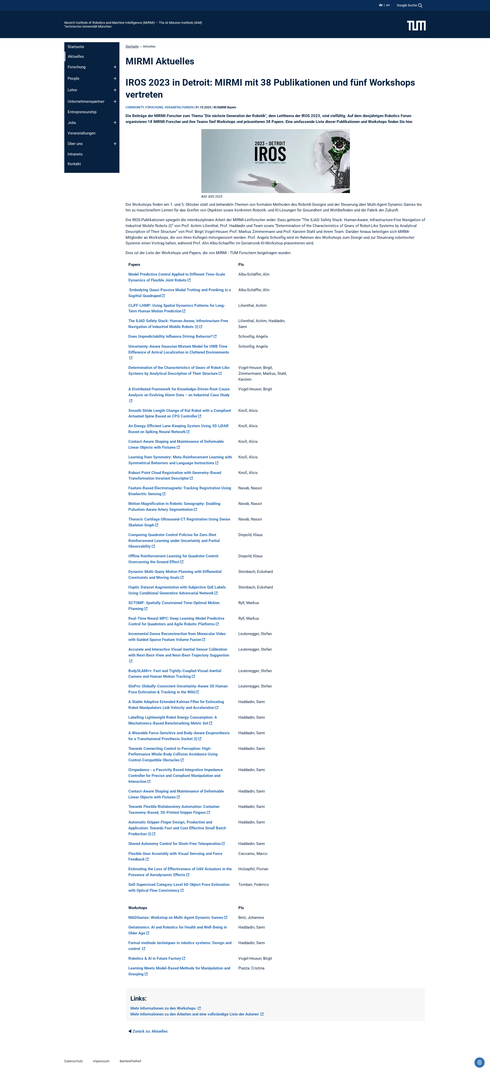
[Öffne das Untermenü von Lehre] (115, 90)
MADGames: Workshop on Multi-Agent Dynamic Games (175, 917)
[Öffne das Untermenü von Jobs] (115, 122)
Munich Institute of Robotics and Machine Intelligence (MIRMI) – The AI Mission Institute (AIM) (133, 23)
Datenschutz (73, 1061)
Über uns (75, 143)
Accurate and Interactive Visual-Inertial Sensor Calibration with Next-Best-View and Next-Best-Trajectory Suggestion (178, 652)
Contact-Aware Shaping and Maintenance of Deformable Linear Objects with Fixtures (176, 444)
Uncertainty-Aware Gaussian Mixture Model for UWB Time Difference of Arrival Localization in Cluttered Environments (178, 349)
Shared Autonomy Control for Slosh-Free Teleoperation (174, 843)
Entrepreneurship (82, 112)
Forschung (76, 67)
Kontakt (74, 164)
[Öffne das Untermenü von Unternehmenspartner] (115, 101)
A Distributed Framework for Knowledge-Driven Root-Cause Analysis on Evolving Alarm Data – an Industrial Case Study (179, 392)
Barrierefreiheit (130, 1061)
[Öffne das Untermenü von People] (115, 78)
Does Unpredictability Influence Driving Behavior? (170, 336)
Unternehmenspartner (86, 101)
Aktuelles (150, 1031)
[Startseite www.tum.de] (416, 25)
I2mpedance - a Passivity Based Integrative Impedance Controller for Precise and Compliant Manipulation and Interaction (175, 775)
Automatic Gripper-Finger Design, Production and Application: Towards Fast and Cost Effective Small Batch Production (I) (177, 828)
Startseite (76, 46)
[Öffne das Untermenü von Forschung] (115, 67)
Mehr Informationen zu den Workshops (163, 1008)
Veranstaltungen (81, 133)
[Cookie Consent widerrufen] (479, 1062)
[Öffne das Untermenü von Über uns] (115, 144)
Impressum (101, 1061)
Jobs (72, 122)
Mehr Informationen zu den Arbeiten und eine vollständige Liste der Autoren (195, 1014)
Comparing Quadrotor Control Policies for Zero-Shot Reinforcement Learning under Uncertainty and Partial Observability (174, 541)
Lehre (72, 90)
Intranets (75, 154)
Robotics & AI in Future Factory (154, 958)
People (73, 78)
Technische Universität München (88, 26)
